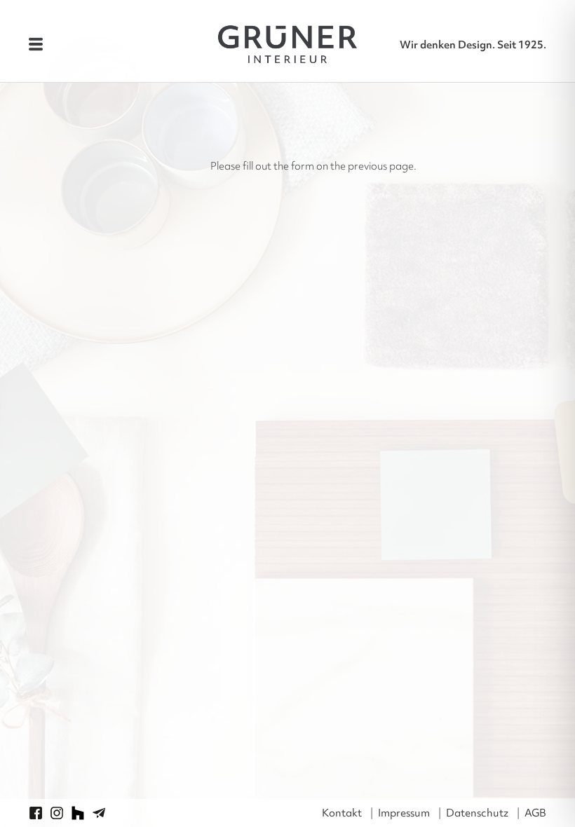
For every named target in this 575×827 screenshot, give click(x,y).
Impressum (404, 813)
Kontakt (342, 813)
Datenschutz (477, 813)
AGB (535, 813)
